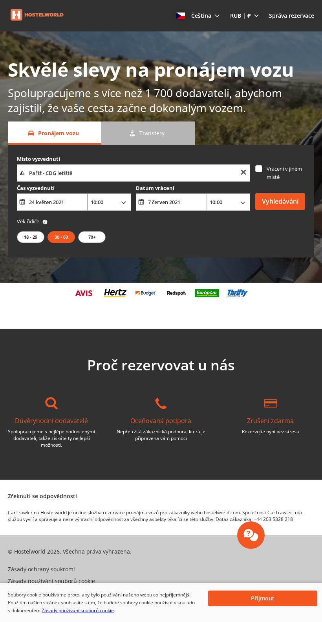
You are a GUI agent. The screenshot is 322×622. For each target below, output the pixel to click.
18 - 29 (30, 237)
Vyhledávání (280, 201)
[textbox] (133, 173)
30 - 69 (61, 237)
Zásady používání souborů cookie (78, 610)
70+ (91, 237)
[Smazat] (243, 173)
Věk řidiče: (28, 221)
